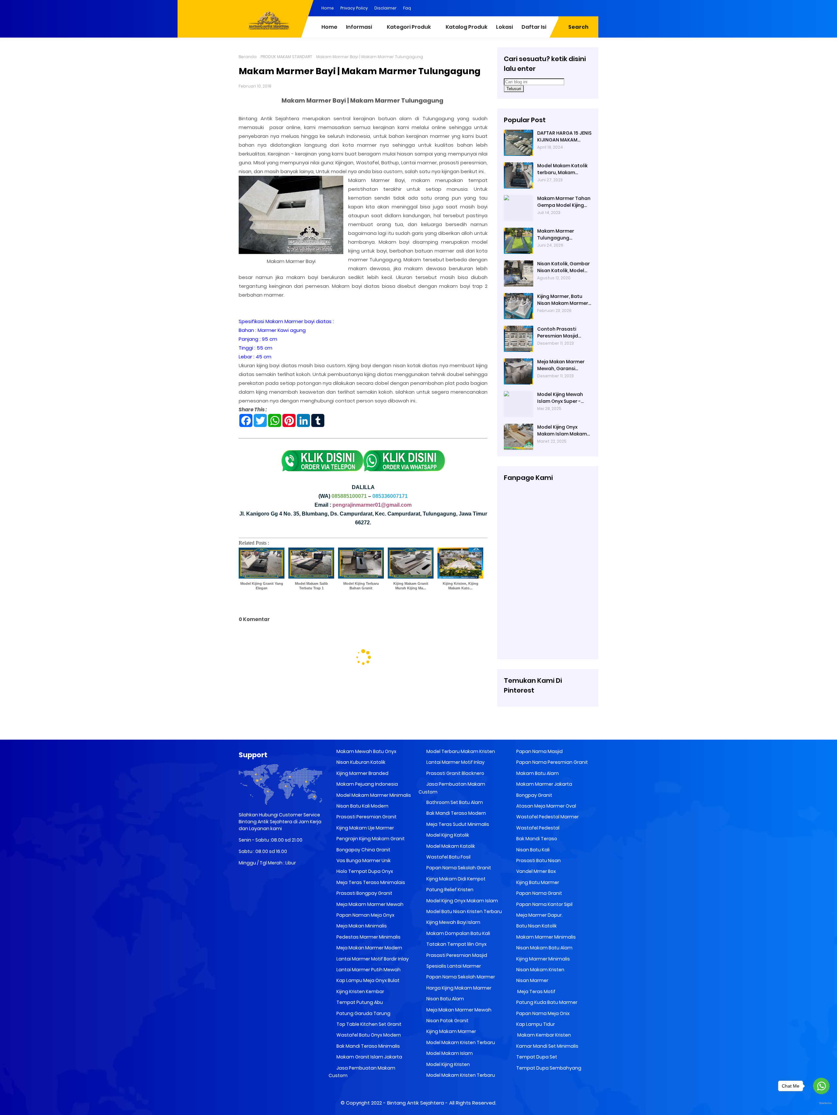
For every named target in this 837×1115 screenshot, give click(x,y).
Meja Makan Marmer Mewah (458, 1010)
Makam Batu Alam (537, 773)
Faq (407, 8)
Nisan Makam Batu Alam (543, 947)
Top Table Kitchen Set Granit (368, 1024)
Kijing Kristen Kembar (359, 991)
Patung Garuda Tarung (362, 1013)
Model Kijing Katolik (447, 835)
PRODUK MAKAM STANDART (286, 56)
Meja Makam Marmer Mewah (369, 904)
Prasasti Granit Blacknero (454, 773)
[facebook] (541, 7)
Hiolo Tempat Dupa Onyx (364, 871)
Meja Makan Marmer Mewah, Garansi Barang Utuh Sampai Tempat (561, 365)
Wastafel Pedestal (537, 828)
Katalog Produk (466, 27)
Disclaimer (385, 8)
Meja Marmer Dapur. (539, 915)
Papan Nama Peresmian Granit (551, 762)
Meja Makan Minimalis (361, 926)
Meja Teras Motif (535, 991)
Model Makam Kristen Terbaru (460, 1042)
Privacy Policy (354, 8)
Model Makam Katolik (450, 846)
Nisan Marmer (531, 980)
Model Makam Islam (449, 1053)
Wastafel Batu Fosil (447, 857)
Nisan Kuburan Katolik (360, 762)
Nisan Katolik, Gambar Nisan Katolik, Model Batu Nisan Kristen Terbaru (563, 267)
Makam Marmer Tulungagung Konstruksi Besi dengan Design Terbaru (555, 234)
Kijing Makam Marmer (450, 1031)
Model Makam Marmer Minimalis (373, 795)
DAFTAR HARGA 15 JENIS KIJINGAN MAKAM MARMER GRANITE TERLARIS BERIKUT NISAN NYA (564, 136)
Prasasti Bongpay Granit (363, 893)
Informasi (359, 27)
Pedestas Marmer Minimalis (368, 937)
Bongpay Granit (533, 795)
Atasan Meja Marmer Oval (545, 806)
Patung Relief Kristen (449, 889)
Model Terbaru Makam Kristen (460, 751)
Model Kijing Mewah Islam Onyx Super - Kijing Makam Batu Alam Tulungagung (560, 398)
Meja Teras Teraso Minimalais (370, 882)
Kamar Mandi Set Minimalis (546, 1046)
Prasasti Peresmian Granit (366, 816)
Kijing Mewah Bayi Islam (452, 922)
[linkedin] (554, 7)
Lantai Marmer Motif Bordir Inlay (372, 959)
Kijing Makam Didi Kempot (455, 879)
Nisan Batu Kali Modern (361, 806)
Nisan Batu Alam (445, 998)
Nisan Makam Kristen (539, 969)
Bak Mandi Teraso (536, 838)
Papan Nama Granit (538, 893)
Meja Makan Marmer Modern (368, 947)
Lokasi (504, 27)
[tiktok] (593, 7)
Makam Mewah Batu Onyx (365, 751)
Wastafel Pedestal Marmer (547, 816)
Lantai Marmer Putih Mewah (368, 969)
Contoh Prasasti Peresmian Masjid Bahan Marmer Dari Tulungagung (560, 332)
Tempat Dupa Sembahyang (548, 1068)
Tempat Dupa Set (536, 1057)
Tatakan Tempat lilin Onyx (456, 944)
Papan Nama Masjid (539, 751)
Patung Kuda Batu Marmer (546, 1002)
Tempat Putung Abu (359, 1002)
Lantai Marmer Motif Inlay (455, 762)
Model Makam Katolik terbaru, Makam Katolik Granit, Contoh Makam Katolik (563, 169)
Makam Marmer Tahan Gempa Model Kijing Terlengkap (563, 202)
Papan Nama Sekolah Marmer (460, 977)
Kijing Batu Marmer (537, 882)
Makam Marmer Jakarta (543, 784)
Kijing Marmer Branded (361, 773)
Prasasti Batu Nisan (538, 860)
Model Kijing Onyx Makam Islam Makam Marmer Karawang (562, 430)
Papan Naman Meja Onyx (364, 915)
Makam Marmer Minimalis (545, 937)
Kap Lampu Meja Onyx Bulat (367, 980)
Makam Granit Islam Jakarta (368, 1057)
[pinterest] (528, 7)
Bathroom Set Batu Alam (454, 802)
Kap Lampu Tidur (535, 1024)
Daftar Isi (533, 27)
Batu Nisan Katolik (536, 926)
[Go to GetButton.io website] (821, 1103)
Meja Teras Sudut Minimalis (457, 824)
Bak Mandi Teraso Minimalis (367, 1046)
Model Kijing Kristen (447, 1064)
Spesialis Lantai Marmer (453, 966)
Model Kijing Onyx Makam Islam (461, 900)
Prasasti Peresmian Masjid (456, 955)
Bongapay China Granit (362, 849)
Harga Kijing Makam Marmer (458, 988)
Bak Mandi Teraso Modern (455, 813)
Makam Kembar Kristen (543, 1035)
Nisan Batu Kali (532, 849)
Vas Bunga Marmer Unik (363, 860)
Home (327, 8)
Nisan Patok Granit (447, 1020)
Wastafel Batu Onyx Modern (368, 1035)
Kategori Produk (409, 27)
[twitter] (567, 7)
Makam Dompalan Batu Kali (457, 933)
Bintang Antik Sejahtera (415, 1102)
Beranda (248, 56)
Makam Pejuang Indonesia (366, 784)
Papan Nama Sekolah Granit (458, 867)
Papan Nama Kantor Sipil (543, 904)
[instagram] (580, 7)
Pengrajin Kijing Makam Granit (370, 838)
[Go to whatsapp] (821, 1086)
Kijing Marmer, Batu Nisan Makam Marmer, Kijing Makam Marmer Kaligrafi (563, 300)
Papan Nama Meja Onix (542, 1013)
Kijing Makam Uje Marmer (364, 828)
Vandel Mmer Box (535, 871)
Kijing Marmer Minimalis (542, 959)
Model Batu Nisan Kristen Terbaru (463, 911)
